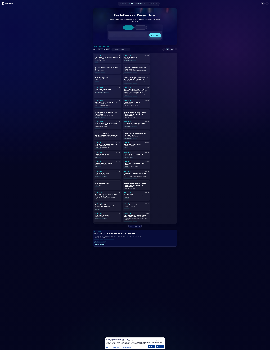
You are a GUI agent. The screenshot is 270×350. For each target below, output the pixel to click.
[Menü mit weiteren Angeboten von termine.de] (267, 3)
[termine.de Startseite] (8, 4)
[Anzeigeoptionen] (163, 49)
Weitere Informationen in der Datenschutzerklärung (118, 347)
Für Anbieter (123, 3)
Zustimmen (160, 346)
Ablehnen (151, 346)
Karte (172, 49)
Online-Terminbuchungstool (138, 3)
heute (107, 49)
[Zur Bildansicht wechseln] (176, 49)
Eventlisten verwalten (99, 244)
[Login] (263, 3)
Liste (167, 49)
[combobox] (126, 35)
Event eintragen (153, 3)
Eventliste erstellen (100, 241)
